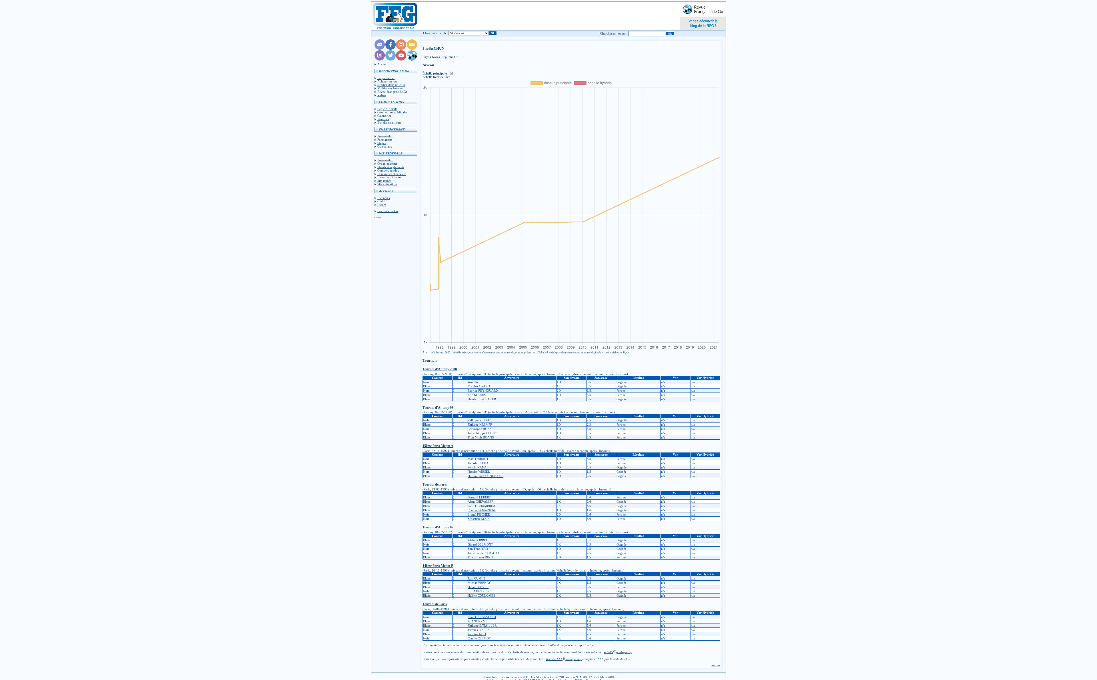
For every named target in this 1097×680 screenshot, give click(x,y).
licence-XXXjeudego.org (564, 659)
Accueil (382, 64)
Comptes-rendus (388, 170)
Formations (384, 139)
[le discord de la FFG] (380, 48)
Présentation (385, 136)
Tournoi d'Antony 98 (438, 408)
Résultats (383, 119)
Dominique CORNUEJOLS (485, 476)
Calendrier (384, 115)
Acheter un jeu (387, 81)
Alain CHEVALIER (480, 501)
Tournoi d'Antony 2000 (440, 369)
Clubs (381, 201)
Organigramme (387, 163)
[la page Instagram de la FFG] (401, 48)
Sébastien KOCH (479, 518)
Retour (715, 665)
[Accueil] (394, 16)
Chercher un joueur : (614, 33)
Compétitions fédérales (392, 112)
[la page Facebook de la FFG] (390, 48)
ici (592, 645)
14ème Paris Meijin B (438, 566)
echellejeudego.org (618, 652)
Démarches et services (391, 174)
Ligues (381, 204)
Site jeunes (384, 180)
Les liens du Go (387, 211)
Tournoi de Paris (435, 484)
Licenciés (383, 198)
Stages (381, 143)
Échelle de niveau (389, 122)
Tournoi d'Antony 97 (438, 527)
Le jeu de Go (386, 78)
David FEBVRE (478, 587)
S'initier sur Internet (390, 88)
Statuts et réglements (390, 167)
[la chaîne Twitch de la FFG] (380, 59)
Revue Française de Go (392, 91)
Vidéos (381, 95)
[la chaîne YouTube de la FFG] (401, 59)
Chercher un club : (435, 33)
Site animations (387, 184)
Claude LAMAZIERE (482, 510)
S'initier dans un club (391, 84)
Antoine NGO (477, 634)
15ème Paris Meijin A (438, 446)
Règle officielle (387, 108)
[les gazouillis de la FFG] (390, 59)
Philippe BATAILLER (482, 625)
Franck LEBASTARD (482, 617)
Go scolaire (384, 146)
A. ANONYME (478, 621)
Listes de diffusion (389, 177)
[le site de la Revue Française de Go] (412, 59)
